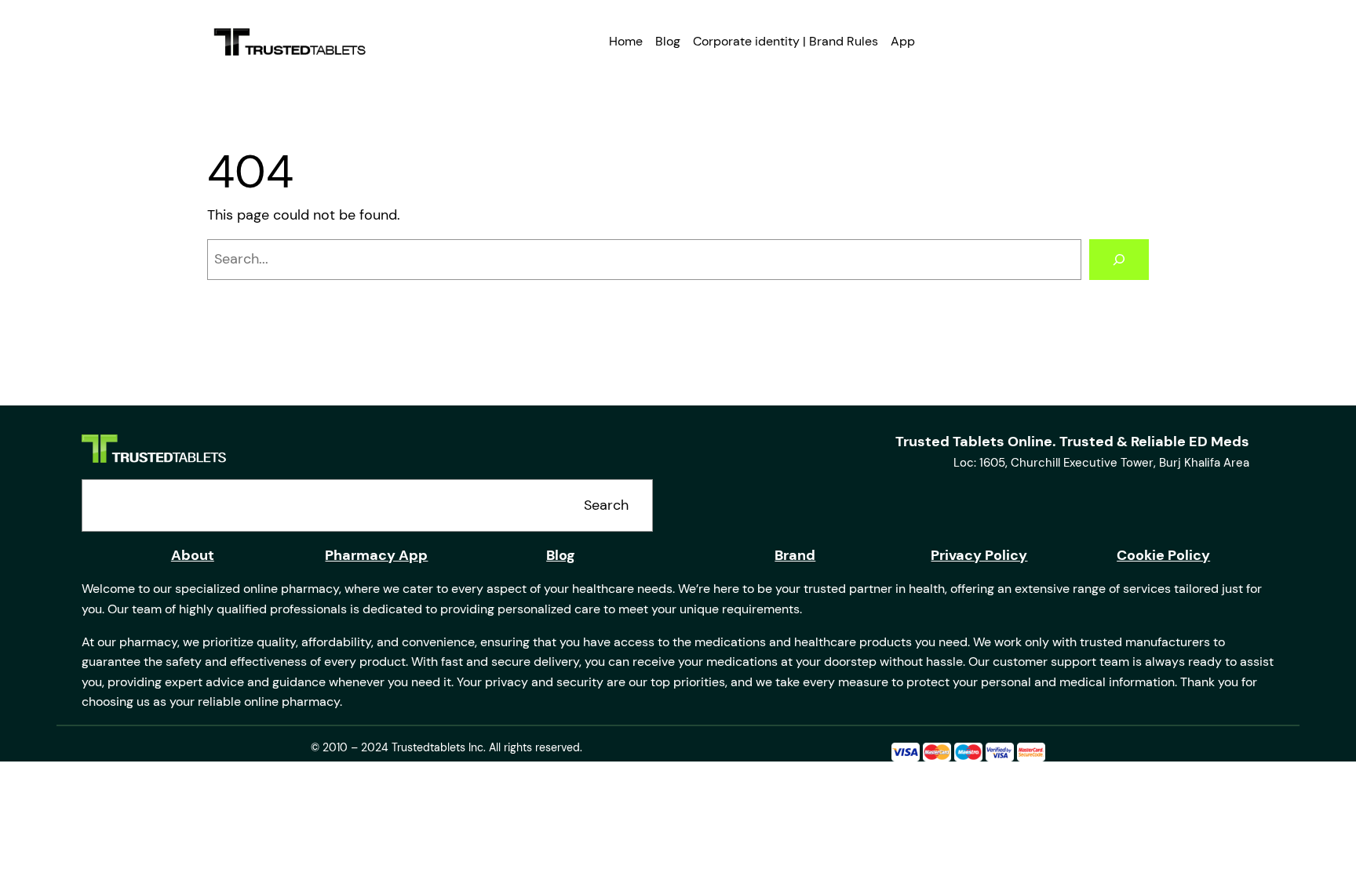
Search (606, 505)
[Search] (1119, 259)
